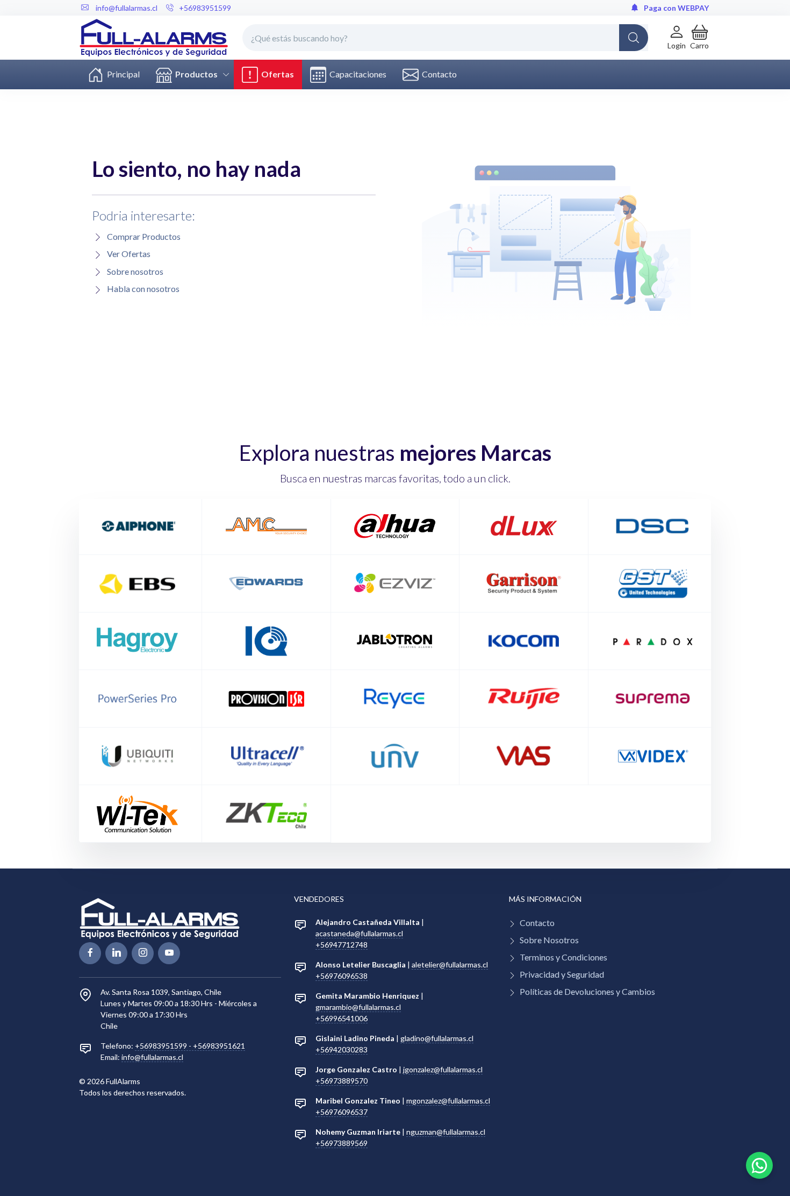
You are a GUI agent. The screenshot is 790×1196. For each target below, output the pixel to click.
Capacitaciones (356, 74)
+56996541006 (341, 1018)
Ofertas (276, 74)
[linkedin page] (116, 953)
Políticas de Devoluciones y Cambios (587, 991)
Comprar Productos (144, 236)
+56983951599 (205, 7)
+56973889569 (341, 1143)
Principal (122, 74)
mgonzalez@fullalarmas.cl (448, 1100)
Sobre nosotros (135, 271)
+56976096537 (341, 1111)
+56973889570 (341, 1080)
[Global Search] (633, 37)
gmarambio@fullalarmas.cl (358, 1007)
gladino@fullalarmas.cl (436, 1038)
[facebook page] (90, 953)
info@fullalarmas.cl (152, 1057)
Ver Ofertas (128, 253)
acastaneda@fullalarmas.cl (359, 933)
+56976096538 (341, 975)
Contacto (438, 74)
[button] (699, 37)
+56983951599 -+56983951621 (190, 1045)
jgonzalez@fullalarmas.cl (443, 1069)
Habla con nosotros (143, 288)
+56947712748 (341, 944)
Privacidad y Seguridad (562, 974)
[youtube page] (169, 953)
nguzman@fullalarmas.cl (445, 1131)
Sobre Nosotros (549, 940)
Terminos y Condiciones (563, 957)
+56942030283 (341, 1049)
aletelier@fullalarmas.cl (450, 964)
